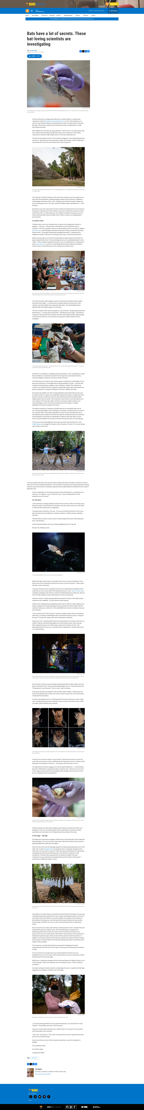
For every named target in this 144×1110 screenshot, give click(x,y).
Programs (35, 15)
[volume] (32, 11)
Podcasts (45, 15)
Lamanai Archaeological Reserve (55, 121)
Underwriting (68, 15)
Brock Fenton (36, 230)
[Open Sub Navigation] (29, 15)
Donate (114, 4)
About (93, 15)
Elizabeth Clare (48, 849)
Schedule (52, 15)
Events (58, 15)
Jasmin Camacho (76, 591)
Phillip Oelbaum (36, 424)
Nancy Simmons (40, 244)
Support (85, 15)
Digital (78, 15)
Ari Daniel (34, 50)
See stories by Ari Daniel (43, 1074)
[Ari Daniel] (30, 1072)
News (27, 15)
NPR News (34, 1058)
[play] (27, 11)
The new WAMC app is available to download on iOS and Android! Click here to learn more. (72, 19)
